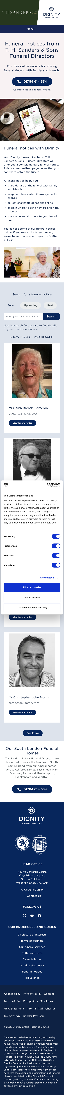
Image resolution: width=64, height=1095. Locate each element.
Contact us (34, 896)
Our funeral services (32, 947)
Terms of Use (12, 1001)
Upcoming (30, 305)
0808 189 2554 (34, 890)
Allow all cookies (32, 587)
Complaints (30, 1001)
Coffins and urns (32, 953)
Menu (30, 28)
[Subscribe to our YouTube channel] (32, 915)
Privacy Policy (32, 993)
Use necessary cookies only (32, 607)
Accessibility (12, 993)
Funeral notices (32, 971)
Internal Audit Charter (41, 1008)
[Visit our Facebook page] (39, 915)
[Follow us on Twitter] (24, 915)
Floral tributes (32, 959)
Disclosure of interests (32, 934)
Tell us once (32, 977)
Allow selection (32, 597)
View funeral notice (22, 423)
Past (50, 305)
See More (33, 733)
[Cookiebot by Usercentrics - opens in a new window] (46, 485)
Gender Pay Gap (33, 1016)
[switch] (56, 545)
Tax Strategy (12, 1016)
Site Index (46, 1001)
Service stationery (32, 965)
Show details (47, 577)
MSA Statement (14, 1008)
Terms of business (32, 940)
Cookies (49, 993)
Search (51, 316)
